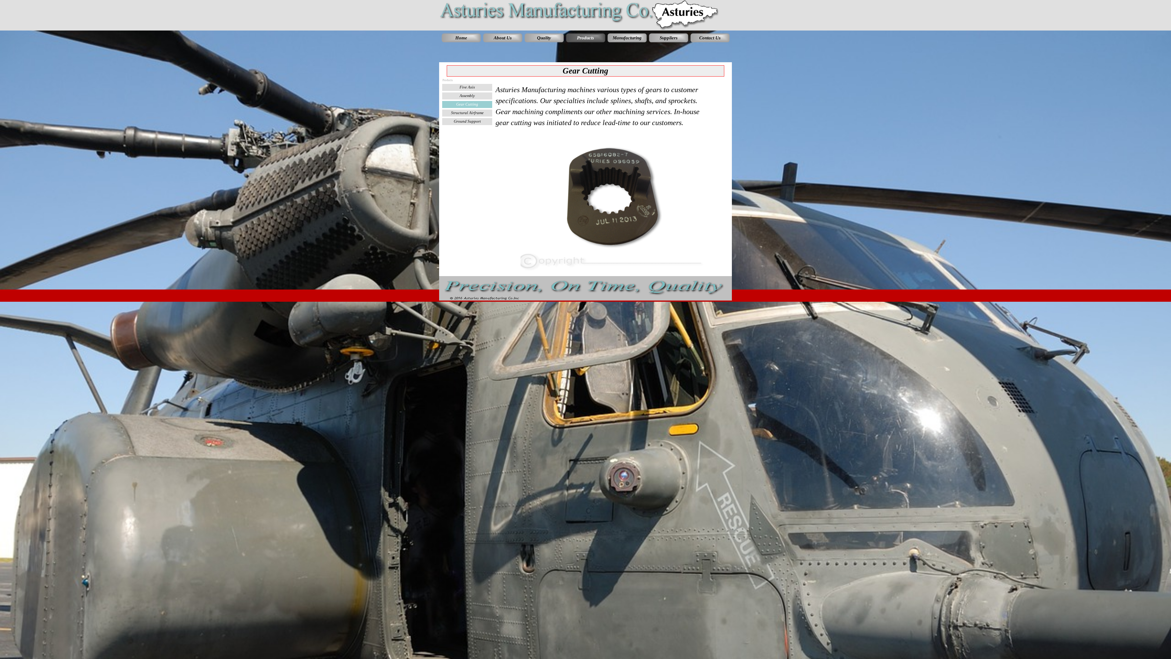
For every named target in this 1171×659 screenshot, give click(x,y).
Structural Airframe (467, 112)
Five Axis (467, 87)
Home (461, 37)
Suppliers (669, 37)
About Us (503, 37)
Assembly (467, 95)
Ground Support (467, 121)
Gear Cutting (467, 104)
